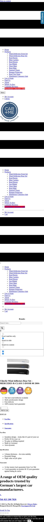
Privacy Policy (32, 504)
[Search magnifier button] (2, 328)
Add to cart (4, 410)
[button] (5, 510)
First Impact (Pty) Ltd (28, 506)
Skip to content (5, 1)
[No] (32, 521)
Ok (29, 521)
